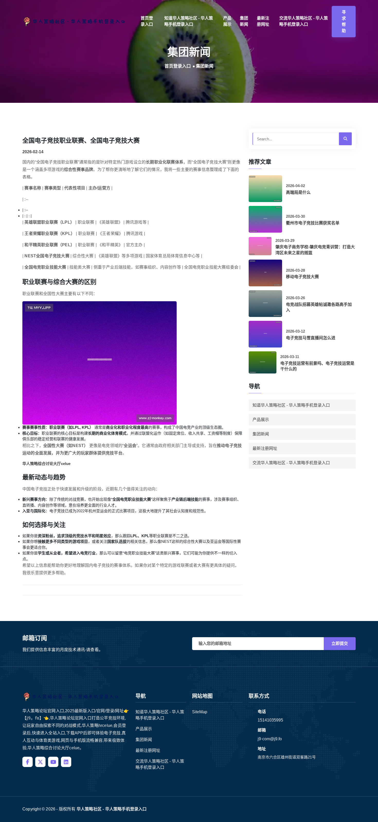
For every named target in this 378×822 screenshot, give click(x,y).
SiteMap (199, 712)
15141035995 (270, 720)
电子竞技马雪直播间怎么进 (310, 338)
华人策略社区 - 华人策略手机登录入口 (112, 809)
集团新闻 (244, 21)
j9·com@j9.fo (270, 739)
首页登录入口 (147, 21)
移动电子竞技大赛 (302, 277)
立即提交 (339, 643)
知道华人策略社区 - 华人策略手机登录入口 (188, 21)
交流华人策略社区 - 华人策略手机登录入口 (303, 21)
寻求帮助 (344, 21)
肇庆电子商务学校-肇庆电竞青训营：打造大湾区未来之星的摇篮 (315, 250)
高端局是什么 (298, 192)
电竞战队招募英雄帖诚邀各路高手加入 (319, 307)
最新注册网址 (263, 21)
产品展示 (227, 21)
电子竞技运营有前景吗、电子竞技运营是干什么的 (317, 366)
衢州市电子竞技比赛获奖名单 (312, 223)
